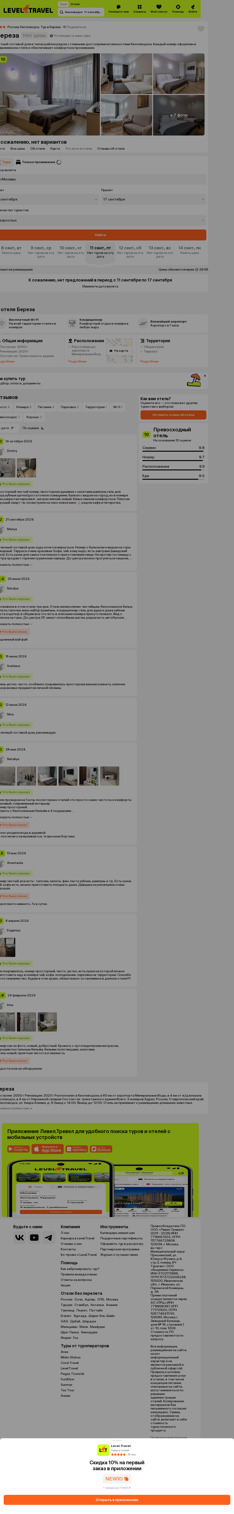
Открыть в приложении (117, 1500)
